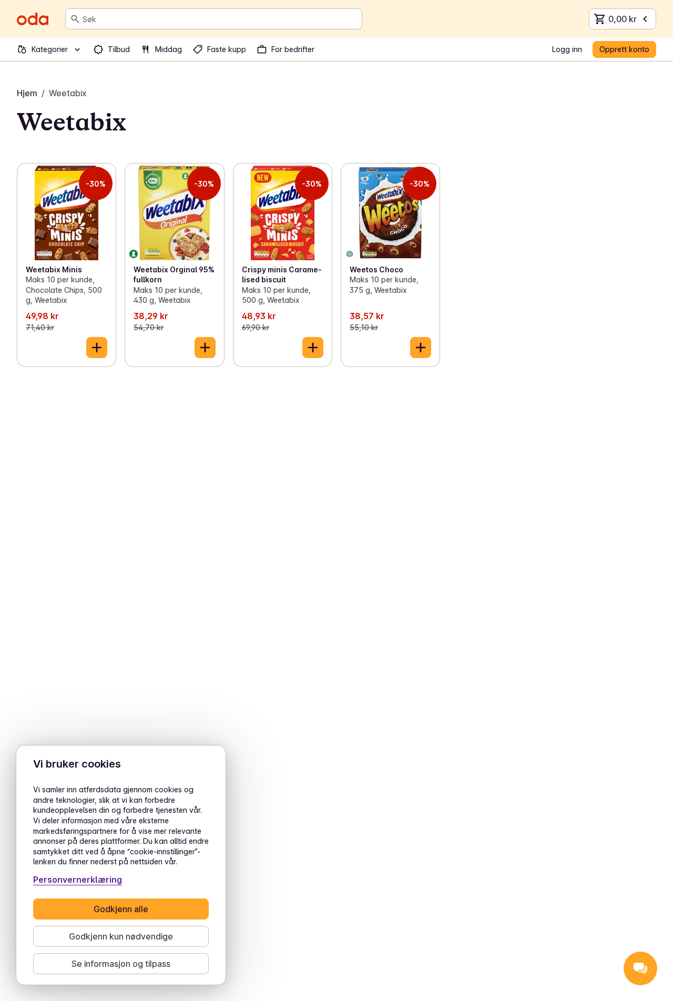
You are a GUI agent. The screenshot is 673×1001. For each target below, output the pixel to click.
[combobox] (220, 19)
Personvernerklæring (77, 879)
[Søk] (75, 19)
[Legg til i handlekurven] (96, 347)
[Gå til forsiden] (32, 19)
